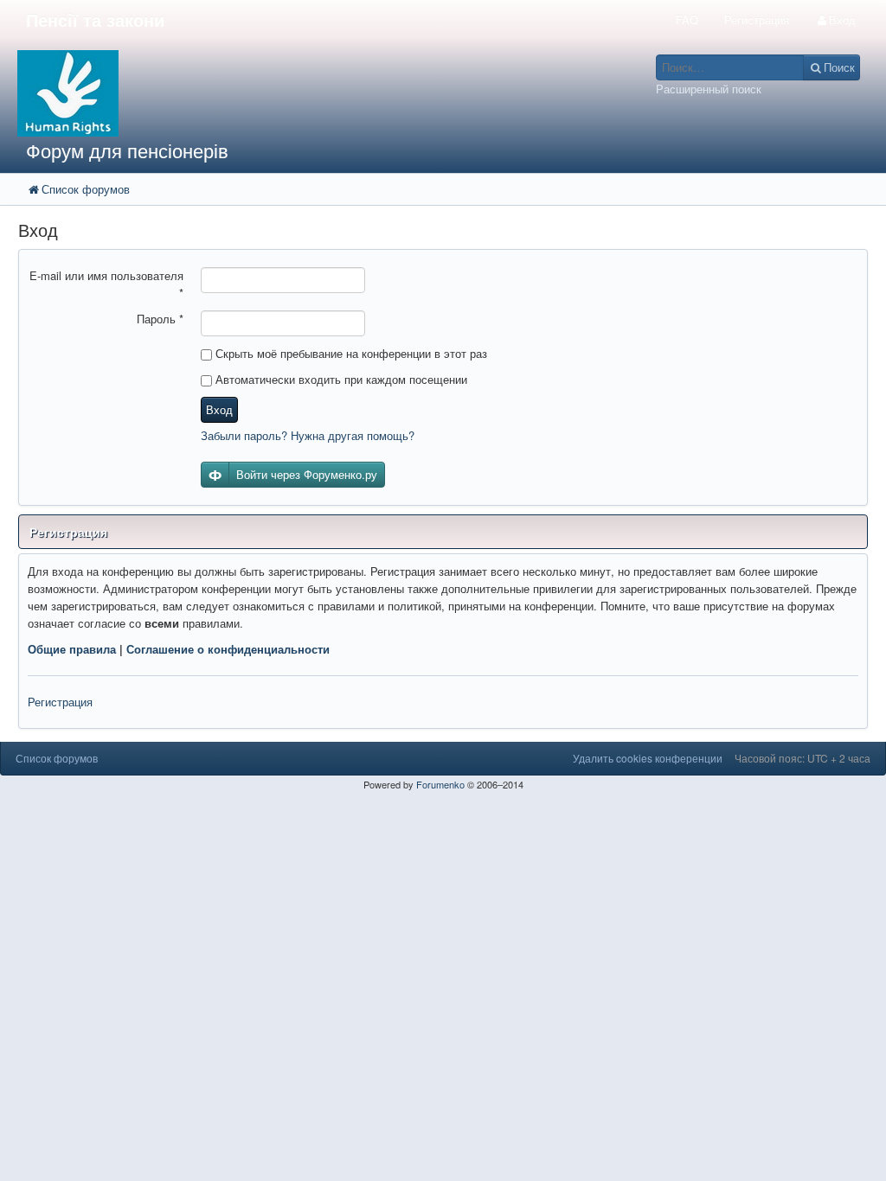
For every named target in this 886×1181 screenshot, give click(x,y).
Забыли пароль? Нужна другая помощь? (307, 435)
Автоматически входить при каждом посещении (339, 379)
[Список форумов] (332, 93)
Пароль (160, 318)
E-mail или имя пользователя (106, 284)
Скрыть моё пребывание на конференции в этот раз (349, 353)
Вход (219, 409)
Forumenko (440, 784)
